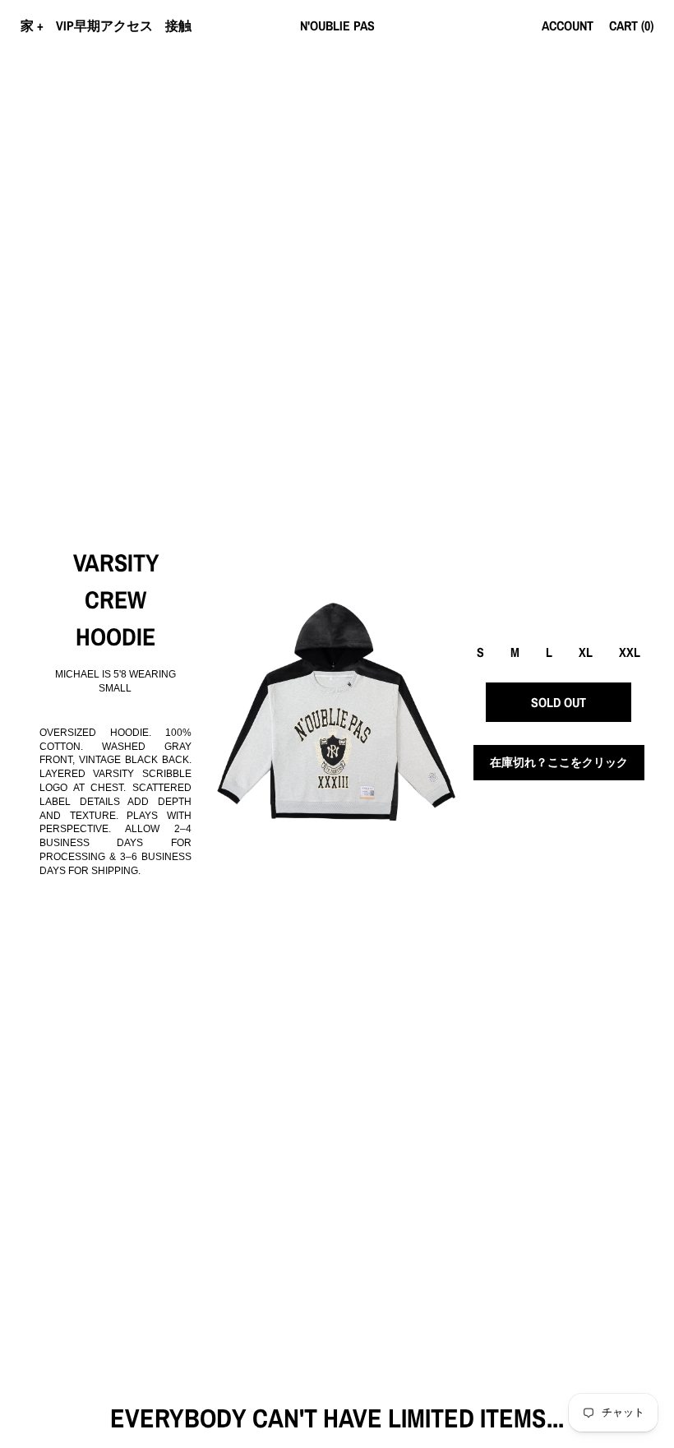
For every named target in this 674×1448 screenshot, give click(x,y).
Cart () (631, 25)
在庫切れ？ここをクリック (559, 762)
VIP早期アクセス (104, 25)
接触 (178, 25)
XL (586, 652)
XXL (629, 652)
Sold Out (558, 702)
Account (567, 25)
